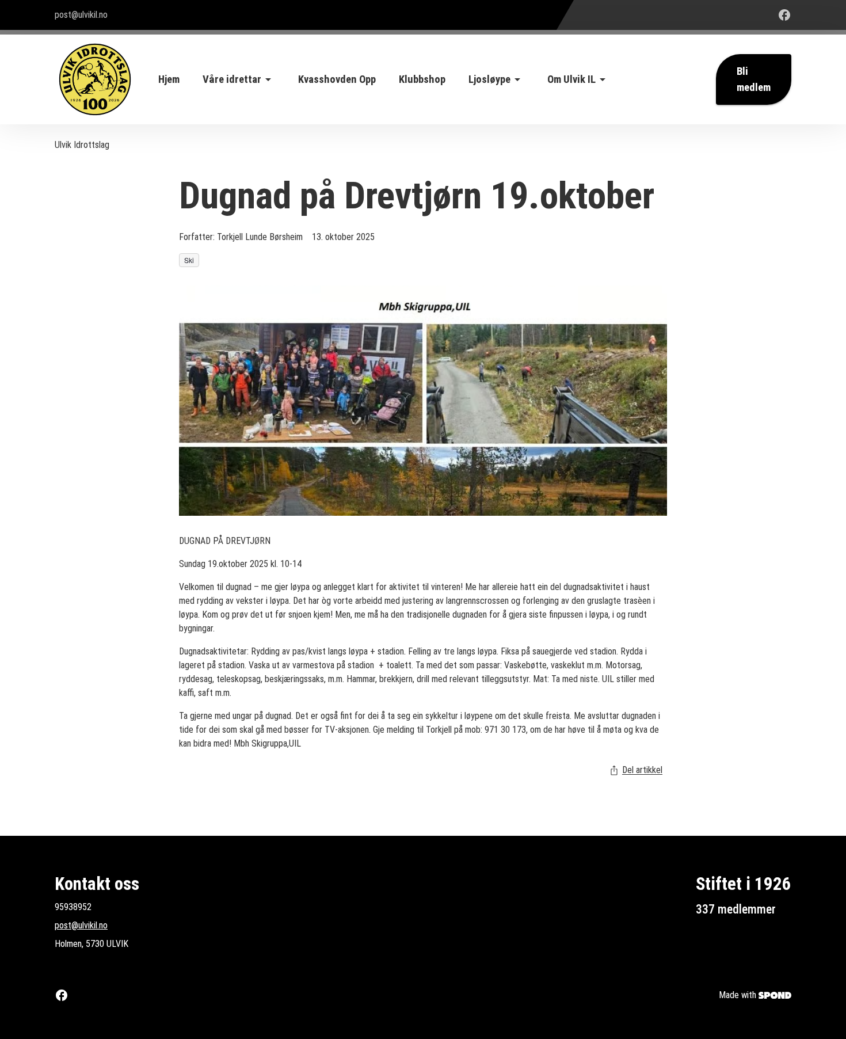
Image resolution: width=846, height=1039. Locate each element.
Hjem (169, 79)
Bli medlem (754, 79)
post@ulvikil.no (81, 925)
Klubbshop (422, 79)
